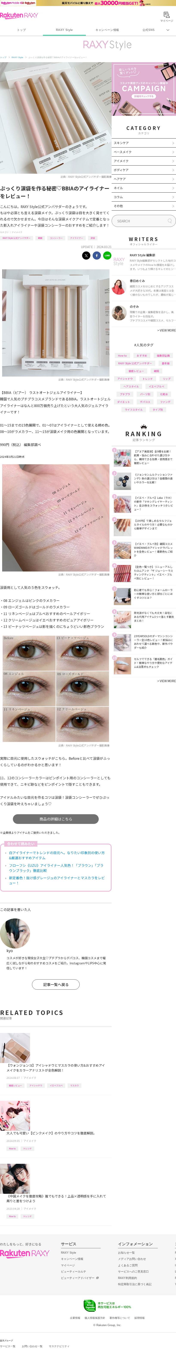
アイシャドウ (35, 1085)
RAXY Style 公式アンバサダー (16, 238)
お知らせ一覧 (126, 1252)
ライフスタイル (134, 409)
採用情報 (139, 1317)
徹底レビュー (15, 1085)
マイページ (68, 1265)
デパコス (145, 402)
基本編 (166, 363)
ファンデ (165, 402)
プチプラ (125, 394)
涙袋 (93, 238)
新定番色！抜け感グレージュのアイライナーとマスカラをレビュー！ (57, 880)
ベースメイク (123, 152)
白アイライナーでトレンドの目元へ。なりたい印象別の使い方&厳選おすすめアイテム (57, 855)
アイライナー (76, 238)
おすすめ (142, 355)
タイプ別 (158, 409)
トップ (21, 30)
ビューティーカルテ (73, 1271)
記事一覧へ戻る (56, 984)
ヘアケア (120, 179)
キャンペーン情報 (107, 30)
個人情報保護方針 (95, 1317)
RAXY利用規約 (127, 1278)
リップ (166, 378)
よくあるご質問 (128, 1265)
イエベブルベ (56, 1085)
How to (12, 1148)
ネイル (118, 188)
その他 (118, 206)
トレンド (27, 1148)
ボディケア (121, 170)
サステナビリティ (59, 1346)
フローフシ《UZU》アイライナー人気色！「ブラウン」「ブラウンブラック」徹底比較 (56, 868)
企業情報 (75, 1317)
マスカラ (74, 1085)
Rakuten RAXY (19, 15)
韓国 (40, 238)
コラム (118, 197)
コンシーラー (56, 238)
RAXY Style (64, 30)
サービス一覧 (7, 1346)
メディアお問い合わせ (132, 1258)
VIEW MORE (166, 330)
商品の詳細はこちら (55, 819)
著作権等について (119, 1317)
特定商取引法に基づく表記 (135, 1284)
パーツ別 (145, 394)
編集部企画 (163, 355)
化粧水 (164, 394)
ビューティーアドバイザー (77, 1278)
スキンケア (121, 143)
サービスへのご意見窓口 (133, 1271)
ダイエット (123, 402)
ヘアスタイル (131, 386)
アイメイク (17, 232)
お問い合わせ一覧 (32, 1346)
